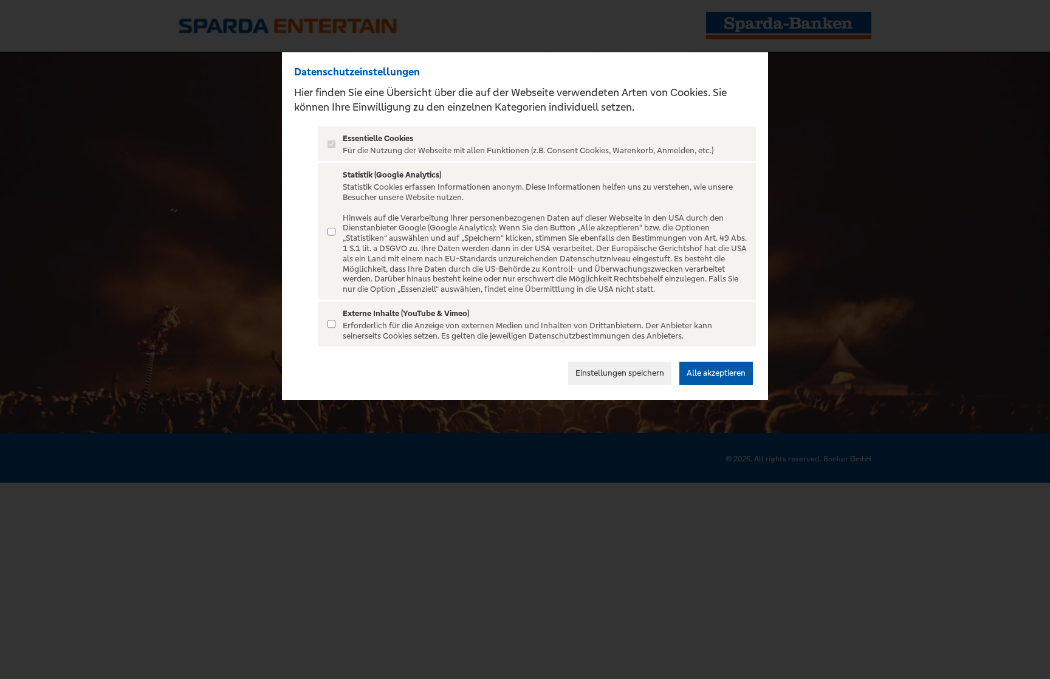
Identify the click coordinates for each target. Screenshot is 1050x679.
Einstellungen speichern (619, 373)
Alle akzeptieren (716, 373)
